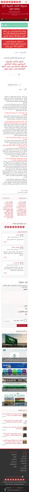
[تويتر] (4, 2)
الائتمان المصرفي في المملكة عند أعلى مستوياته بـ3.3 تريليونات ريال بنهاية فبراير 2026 (14, 389)
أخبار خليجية (24, 463)
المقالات (14, 457)
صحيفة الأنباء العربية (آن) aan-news (14, 7)
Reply (5, 242)
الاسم (25, 306)
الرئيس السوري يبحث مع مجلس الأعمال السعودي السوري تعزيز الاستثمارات (12, 421)
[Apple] (20, 2)
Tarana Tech (22, 490)
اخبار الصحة (14, 459)
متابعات (20, 89)
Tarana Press (14, 488)
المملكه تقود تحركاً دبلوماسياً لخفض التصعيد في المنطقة (14, 345)
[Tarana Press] (5, 490)
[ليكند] (12, 2)
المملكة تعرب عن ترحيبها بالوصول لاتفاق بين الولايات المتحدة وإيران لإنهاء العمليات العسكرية (15, 360)
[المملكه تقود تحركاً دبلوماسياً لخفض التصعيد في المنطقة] (14, 341)
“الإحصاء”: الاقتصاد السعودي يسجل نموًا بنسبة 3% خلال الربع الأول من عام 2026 (15, 374)
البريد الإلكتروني (22, 311)
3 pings (19, 232)
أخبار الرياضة (14, 454)
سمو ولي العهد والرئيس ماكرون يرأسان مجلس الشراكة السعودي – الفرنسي (12, 434)
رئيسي (25, 466)
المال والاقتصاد (23, 470)
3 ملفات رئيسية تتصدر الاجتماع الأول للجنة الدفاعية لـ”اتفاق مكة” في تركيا (14, 44)
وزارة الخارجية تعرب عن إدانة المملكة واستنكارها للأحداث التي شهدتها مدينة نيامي (14, 33)
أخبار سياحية (13, 462)
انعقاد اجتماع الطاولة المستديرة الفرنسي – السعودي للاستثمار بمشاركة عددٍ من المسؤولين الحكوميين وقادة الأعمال (12, 441)
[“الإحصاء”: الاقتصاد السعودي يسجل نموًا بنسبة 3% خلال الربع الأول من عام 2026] (14, 370)
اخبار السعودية (23, 461)
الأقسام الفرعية (13, 452)
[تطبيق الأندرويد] (17, 2)
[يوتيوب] (10, 2)
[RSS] (2, 2)
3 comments (24, 232)
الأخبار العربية (23, 458)
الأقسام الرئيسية (25, 453)
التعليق (25, 289)
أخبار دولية (24, 456)
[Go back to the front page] (14, 477)
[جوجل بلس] (7, 2)
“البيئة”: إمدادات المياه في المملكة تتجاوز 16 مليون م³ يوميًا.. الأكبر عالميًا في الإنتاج (15, 404)
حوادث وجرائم (23, 468)
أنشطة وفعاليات (13, 464)
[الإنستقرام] (15, 2)
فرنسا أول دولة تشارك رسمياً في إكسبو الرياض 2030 (12, 428)
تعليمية (14, 466)
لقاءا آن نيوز (23, 190)
